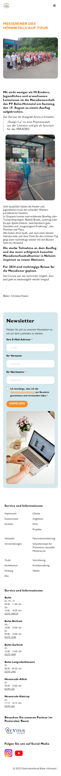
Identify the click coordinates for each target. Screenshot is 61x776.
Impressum (10, 514)
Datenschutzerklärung (22, 392)
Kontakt (9, 524)
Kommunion (11, 566)
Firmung (9, 571)
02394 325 (10, 689)
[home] (5, 5)
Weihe (36, 571)
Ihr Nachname (15, 372)
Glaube (36, 514)
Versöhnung (39, 560)
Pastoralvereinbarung (44, 539)
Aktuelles (9, 539)
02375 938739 (11, 614)
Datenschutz (11, 519)
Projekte (37, 529)
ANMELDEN (17, 404)
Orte (35, 524)
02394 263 (10, 706)
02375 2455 (10, 672)
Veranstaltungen (13, 544)
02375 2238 (10, 637)
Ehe (7, 576)
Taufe (8, 560)
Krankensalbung (41, 566)
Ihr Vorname (14, 356)
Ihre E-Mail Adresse (18, 340)
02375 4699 (10, 655)
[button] (54, 6)
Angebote (38, 519)
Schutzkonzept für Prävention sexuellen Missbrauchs (44, 548)
